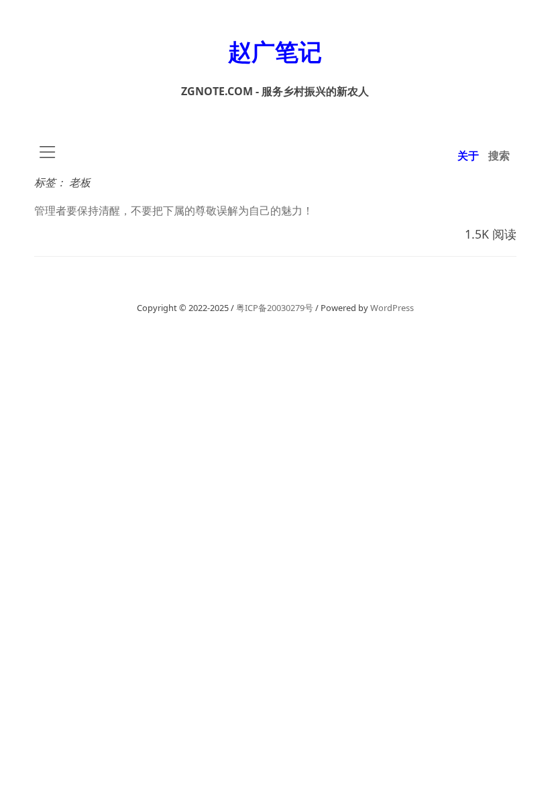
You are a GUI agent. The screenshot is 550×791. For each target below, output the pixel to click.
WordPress (392, 308)
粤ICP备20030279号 (274, 308)
